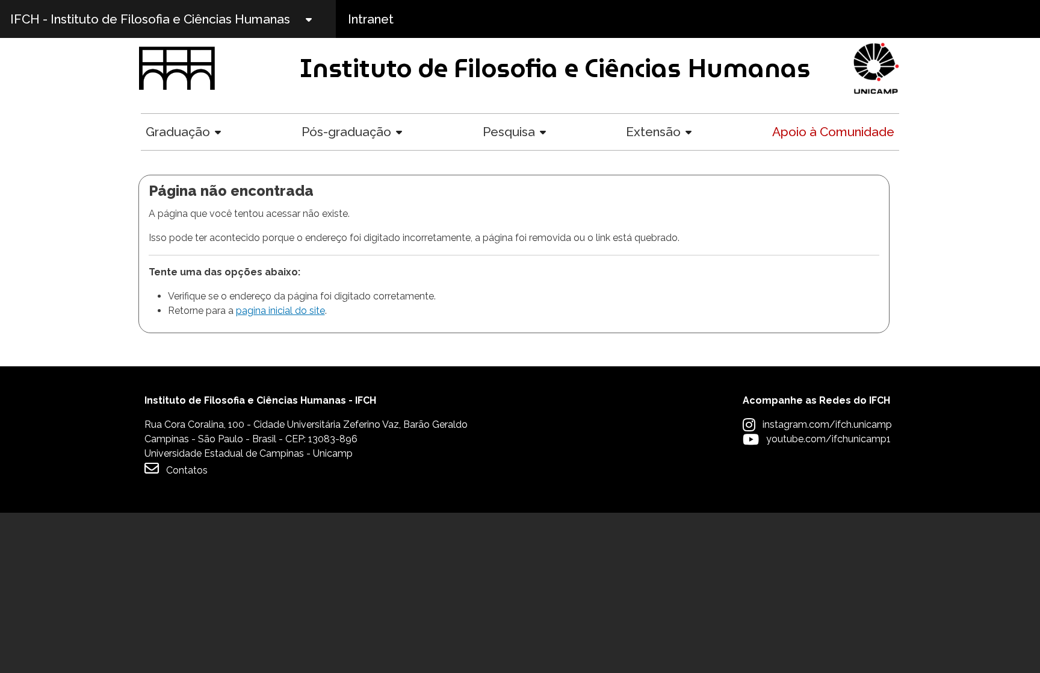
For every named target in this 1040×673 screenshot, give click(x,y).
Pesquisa (509, 131)
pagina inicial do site (280, 310)
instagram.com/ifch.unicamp (827, 424)
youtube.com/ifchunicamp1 (828, 439)
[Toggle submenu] (319, 19)
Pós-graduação (346, 131)
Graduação (178, 131)
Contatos (187, 470)
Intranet (371, 19)
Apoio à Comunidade (833, 131)
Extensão (653, 131)
